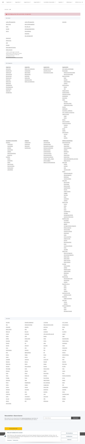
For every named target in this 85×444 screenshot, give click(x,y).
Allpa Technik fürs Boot (48, 324)
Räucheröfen (66, 280)
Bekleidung (66, 151)
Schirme (65, 134)
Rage (26, 380)
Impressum (9, 440)
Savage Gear (46, 384)
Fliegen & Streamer (68, 298)
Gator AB (26, 345)
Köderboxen (66, 233)
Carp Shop (64, 180)
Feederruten (8, 72)
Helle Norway (9, 350)
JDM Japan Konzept (68, 311)
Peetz (7, 373)
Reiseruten (8, 79)
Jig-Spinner (9, 155)
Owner (63, 371)
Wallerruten (8, 81)
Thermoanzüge (47, 142)
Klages (26, 354)
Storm (63, 391)
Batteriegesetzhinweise (11, 47)
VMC (44, 398)
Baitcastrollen (27, 74)
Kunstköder (66, 220)
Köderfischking (65, 354)
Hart (44, 347)
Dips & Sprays (10, 164)
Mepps (45, 364)
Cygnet (63, 334)
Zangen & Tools (67, 238)
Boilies (8, 158)
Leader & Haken (67, 271)
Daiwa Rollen (66, 146)
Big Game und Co (66, 283)
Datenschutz (15, 440)
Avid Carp (46, 327)
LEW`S (63, 357)
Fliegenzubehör (65, 90)
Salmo (7, 384)
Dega (63, 336)
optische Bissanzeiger (68, 74)
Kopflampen (64, 108)
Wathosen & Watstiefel (48, 147)
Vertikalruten (8, 88)
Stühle (65, 117)
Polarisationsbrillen (48, 155)
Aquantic (26, 327)
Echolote (65, 79)
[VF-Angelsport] (3, 2)
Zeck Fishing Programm (69, 254)
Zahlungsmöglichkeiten (29, 28)
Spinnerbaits (10, 149)
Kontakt (7, 28)
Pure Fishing (46, 378)
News (7, 26)
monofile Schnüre (47, 70)
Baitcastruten (9, 76)
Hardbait (66, 166)
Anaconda (8, 327)
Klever (45, 354)
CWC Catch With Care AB (49, 334)
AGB (7, 42)
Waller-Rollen (66, 258)
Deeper (45, 336)
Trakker (63, 396)
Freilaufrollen (27, 70)
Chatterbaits (10, 144)
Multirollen (27, 76)
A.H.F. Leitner (65, 322)
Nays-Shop (64, 162)
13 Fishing (46, 322)
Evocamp (8, 340)
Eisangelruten (9, 92)
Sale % (7, 31)
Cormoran (27, 334)
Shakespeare (65, 387)
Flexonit (7, 343)
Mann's (26, 361)
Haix (26, 347)
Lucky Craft (46, 359)
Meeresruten (8, 78)
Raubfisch (8, 142)
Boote (65, 78)
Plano (7, 375)
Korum (26, 357)
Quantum (8, 380)
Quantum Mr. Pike (66, 293)
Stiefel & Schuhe (47, 149)
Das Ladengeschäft (29, 35)
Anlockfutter (10, 160)
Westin (63, 171)
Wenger (64, 398)
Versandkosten (28, 31)
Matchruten (8, 83)
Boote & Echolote (65, 76)
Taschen (65, 126)
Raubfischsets (28, 147)
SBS (63, 384)
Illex (44, 350)
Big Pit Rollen (27, 72)
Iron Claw (64, 350)
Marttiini (64, 361)
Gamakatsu (64, 343)
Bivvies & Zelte (67, 186)
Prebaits (45, 375)
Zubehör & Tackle (67, 294)
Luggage (65, 193)
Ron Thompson (47, 382)
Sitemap (7, 45)
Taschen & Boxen (67, 178)
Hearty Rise (64, 347)
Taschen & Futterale (66, 123)
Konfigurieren (69, 436)
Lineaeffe (8, 359)
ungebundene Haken (68, 105)
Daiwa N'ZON (66, 155)
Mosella (45, 366)
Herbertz (26, 350)
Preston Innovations (66, 375)
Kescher (64, 107)
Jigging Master (28, 352)
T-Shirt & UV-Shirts (47, 153)
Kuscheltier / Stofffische (67, 110)
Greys (63, 345)
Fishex (45, 340)
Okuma (26, 371)
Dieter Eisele (27, 338)
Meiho (26, 364)
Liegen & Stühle (65, 114)
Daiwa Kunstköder (67, 147)
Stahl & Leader (67, 229)
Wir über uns (27, 26)
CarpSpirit (46, 331)
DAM (26, 336)
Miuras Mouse (28, 366)
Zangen (63, 130)
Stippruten (8, 90)
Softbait (65, 164)
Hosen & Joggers (47, 160)
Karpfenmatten (67, 187)
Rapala (63, 380)
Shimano (8, 389)
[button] (81, 2)
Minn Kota (64, 364)
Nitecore (8, 371)
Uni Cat (7, 398)
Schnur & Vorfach (67, 236)
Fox (25, 343)
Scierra (7, 387)
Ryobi (63, 382)
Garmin (7, 345)
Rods (65, 167)
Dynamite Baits (65, 338)
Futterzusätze (10, 167)
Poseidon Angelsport (29, 322)
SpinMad (64, 389)
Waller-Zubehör (67, 262)
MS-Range (8, 368)
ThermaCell (27, 396)
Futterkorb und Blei (66, 94)
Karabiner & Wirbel (68, 231)
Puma (26, 378)
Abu (7, 324)
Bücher (65, 87)
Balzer (63, 327)
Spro (26, 391)
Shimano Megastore (66, 305)
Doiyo (45, 338)
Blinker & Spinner (67, 227)
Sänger (26, 384)
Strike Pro (8, 394)
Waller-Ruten (66, 256)
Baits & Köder (67, 182)
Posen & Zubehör (66, 121)
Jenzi (7, 352)
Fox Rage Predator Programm (70, 225)
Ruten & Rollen (67, 265)
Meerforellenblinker (11, 153)
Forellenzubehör (65, 92)
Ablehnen (69, 439)
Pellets (8, 162)
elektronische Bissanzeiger (69, 72)
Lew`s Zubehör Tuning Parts (68, 112)
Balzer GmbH (8, 329)
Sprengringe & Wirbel (68, 215)
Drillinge (65, 101)
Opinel (45, 371)
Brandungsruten (9, 87)
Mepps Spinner (67, 160)
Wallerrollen (27, 78)
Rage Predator (46, 380)
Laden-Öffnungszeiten (10, 22)
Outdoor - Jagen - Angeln (49, 158)
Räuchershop (65, 276)
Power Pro (27, 375)
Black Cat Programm (68, 253)
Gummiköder (10, 146)
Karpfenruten (9, 70)
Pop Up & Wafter (10, 166)
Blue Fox (26, 331)
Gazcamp (45, 345)
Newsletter (27, 33)
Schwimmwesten (47, 151)
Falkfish (26, 340)
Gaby (45, 343)
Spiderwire (46, 389)
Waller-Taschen (67, 260)
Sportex (7, 391)
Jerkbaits (9, 147)
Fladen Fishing (65, 340)
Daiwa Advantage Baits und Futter (71, 158)
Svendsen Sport (65, 394)
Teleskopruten (9, 85)
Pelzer (26, 373)
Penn (63, 373)
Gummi (65, 204)
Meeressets (27, 146)
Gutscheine (64, 97)
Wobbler (9, 151)
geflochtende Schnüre (48, 68)
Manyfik (45, 361)
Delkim (7, 338)
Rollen (65, 287)
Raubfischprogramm (68, 173)
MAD (63, 359)
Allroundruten (9, 74)
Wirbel (63, 128)
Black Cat (8, 331)
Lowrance (27, 359)
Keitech (63, 352)
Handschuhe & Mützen (48, 157)
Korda (7, 357)
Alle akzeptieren (69, 433)
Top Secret (46, 396)
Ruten (65, 196)
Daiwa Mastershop (66, 142)
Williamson (46, 401)
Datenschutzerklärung (26, 418)
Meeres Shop (65, 202)
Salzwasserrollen (28, 79)
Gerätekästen (65, 96)
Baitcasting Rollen (67, 242)
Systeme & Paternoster (68, 216)
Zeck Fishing (8, 403)
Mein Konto (8, 24)
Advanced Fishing (28, 324)
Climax (7, 334)
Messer (63, 119)
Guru (7, 347)
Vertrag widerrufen (13, 428)
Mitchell (7, 366)
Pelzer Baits (46, 373)
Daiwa (7, 336)
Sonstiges (66, 213)
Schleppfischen (67, 211)
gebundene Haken (67, 103)
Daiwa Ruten (66, 144)
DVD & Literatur (65, 85)
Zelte (65, 136)
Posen (65, 247)
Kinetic (7, 354)
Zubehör (65, 83)
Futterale (66, 125)
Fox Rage (64, 264)
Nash (26, 368)
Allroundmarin (65, 324)
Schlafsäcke (66, 198)
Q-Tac (63, 378)
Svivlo (7, 396)
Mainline (8, 361)
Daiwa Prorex (66, 157)
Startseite (64, 22)
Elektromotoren (67, 81)
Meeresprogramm (67, 175)
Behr (26, 329)
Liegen (65, 116)
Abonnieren (75, 418)
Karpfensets (27, 144)
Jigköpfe (65, 224)
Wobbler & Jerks (67, 269)
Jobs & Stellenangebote (29, 24)
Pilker (65, 207)
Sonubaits (27, 389)
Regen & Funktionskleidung (49, 162)
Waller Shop (64, 251)
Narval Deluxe (67, 222)
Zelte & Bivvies (65, 132)
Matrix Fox (8, 364)
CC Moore (64, 331)
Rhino (7, 382)
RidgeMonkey (27, 382)
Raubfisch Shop (65, 218)
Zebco (63, 401)
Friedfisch (8, 157)
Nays (63, 368)
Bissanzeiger (65, 70)
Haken (63, 99)
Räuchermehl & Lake (68, 278)
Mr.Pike (63, 366)
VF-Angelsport (28, 398)
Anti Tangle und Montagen (67, 68)
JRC (44, 352)
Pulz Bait (8, 322)
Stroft (26, 394)
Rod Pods (66, 195)
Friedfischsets (27, 142)
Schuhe (65, 302)
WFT (26, 401)
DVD (65, 88)
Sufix (45, 394)
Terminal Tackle (67, 169)
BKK (63, 329)
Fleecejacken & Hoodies (48, 146)
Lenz (44, 357)
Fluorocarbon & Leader (48, 72)
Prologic (7, 378)
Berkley (45, 329)
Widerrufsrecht (9, 49)
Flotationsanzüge (47, 144)
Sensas (26, 387)
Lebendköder (10, 169)
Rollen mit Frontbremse (30, 68)
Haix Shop (64, 300)
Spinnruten (8, 68)
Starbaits (45, 391)
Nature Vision (46, 368)
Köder (65, 285)
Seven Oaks (46, 387)
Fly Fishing (64, 296)
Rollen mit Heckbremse (29, 81)
